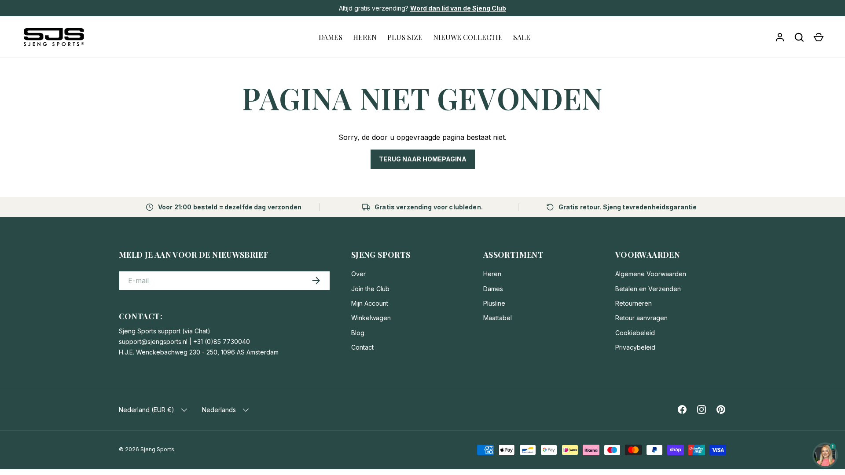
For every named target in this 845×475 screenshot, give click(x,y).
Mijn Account (369, 303)
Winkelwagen (371, 318)
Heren (492, 274)
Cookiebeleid (635, 332)
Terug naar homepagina (423, 159)
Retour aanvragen (641, 318)
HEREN (365, 37)
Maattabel (497, 318)
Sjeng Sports (157, 449)
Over (358, 274)
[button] (818, 37)
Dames (493, 288)
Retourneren (633, 303)
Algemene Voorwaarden (650, 274)
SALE (521, 37)
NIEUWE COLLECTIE (468, 37)
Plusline (494, 303)
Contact (362, 347)
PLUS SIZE (404, 37)
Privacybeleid (635, 347)
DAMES (330, 37)
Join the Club (370, 288)
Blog (357, 332)
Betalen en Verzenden (648, 288)
